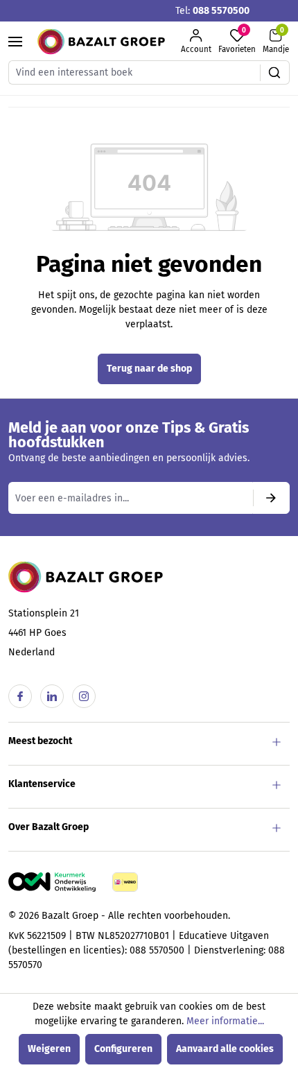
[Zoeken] (275, 72)
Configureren (123, 1049)
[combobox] (134, 72)
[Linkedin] (52, 696)
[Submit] (271, 498)
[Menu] (15, 41)
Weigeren (49, 1049)
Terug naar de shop (149, 368)
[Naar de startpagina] (101, 41)
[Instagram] (84, 696)
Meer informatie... (225, 1021)
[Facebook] (20, 696)
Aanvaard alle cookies (225, 1049)
